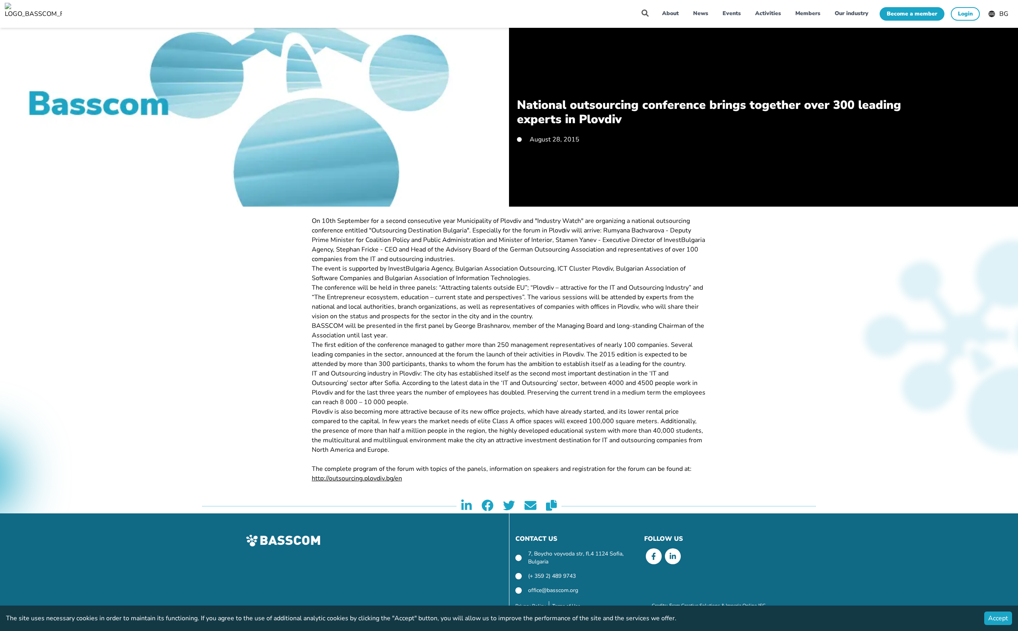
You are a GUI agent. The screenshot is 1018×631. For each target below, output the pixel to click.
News (700, 13)
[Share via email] (530, 506)
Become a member (912, 13)
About (670, 13)
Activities (768, 13)
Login (965, 13)
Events (732, 13)
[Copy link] (551, 506)
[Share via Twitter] (509, 506)
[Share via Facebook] (487, 506)
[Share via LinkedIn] (466, 506)
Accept (998, 618)
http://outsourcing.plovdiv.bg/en (357, 478)
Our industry (851, 13)
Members (807, 13)
